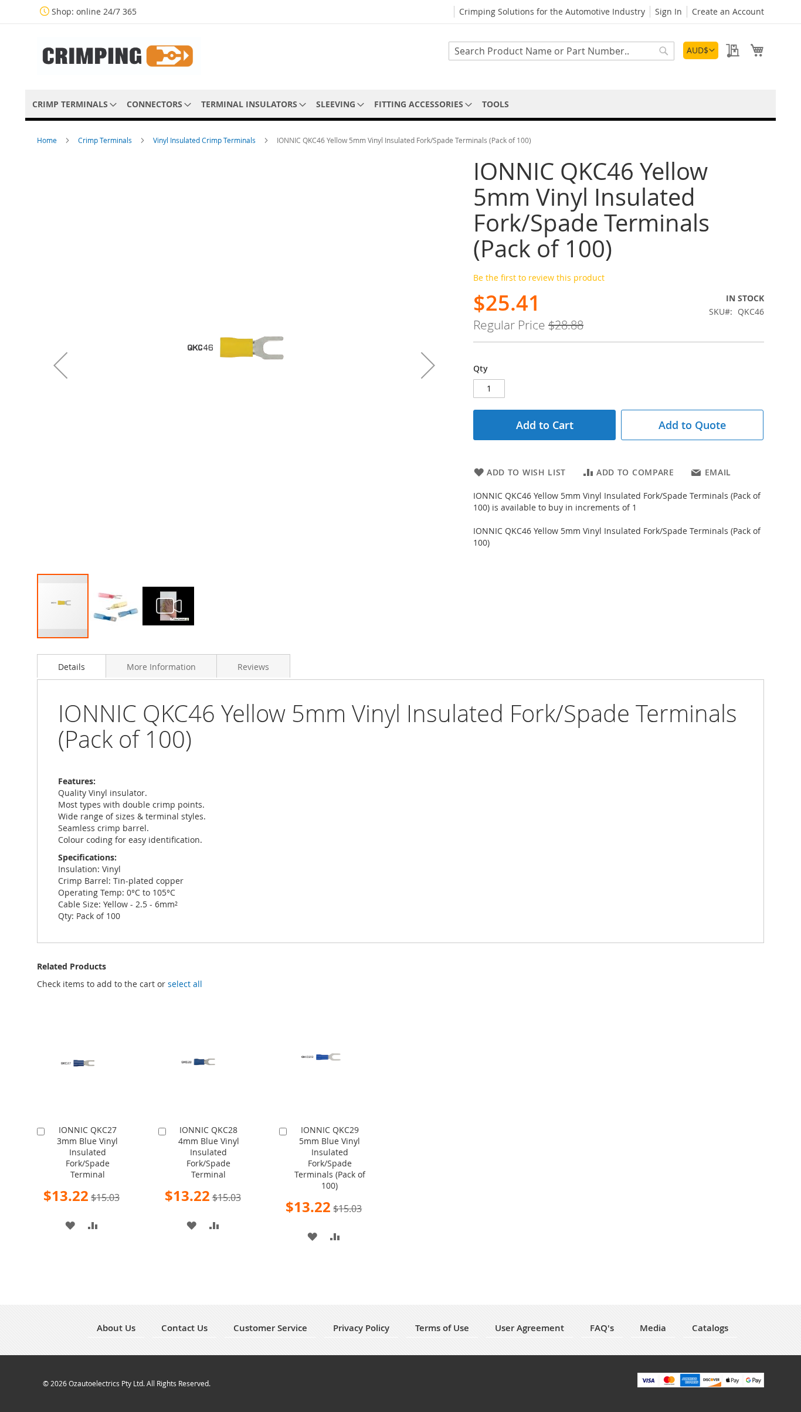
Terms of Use (442, 1328)
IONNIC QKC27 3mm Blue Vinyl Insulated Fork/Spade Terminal (87, 1152)
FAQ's (602, 1328)
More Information (161, 666)
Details (71, 666)
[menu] (400, 104)
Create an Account (728, 11)
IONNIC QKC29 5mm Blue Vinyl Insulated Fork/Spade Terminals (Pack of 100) (329, 1157)
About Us (116, 1328)
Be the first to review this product (539, 277)
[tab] (71, 666)
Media (653, 1328)
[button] (700, 50)
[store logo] (119, 56)
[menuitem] (72, 104)
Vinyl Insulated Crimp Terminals (205, 140)
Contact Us (184, 1328)
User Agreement (529, 1328)
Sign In (668, 11)
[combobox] (561, 51)
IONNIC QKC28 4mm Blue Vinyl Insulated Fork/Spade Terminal (208, 1152)
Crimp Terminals (106, 140)
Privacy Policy (361, 1328)
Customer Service (270, 1328)
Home (48, 140)
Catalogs (710, 1328)
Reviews (253, 666)
